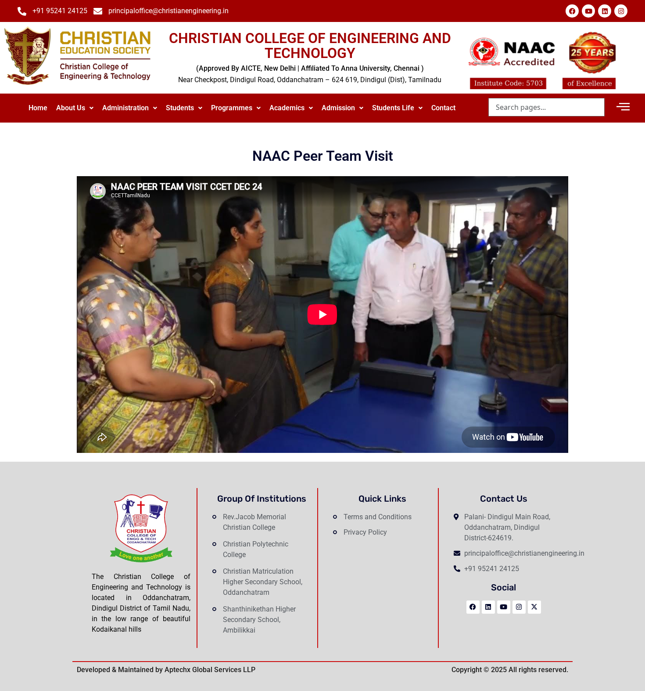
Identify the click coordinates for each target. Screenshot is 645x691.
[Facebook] (572, 11)
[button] (75, 108)
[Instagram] (620, 11)
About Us (70, 108)
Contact (443, 108)
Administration (125, 108)
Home (38, 108)
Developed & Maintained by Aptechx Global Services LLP (166, 670)
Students (180, 108)
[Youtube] (588, 11)
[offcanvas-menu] (623, 107)
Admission (338, 108)
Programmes (231, 108)
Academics (287, 108)
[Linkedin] (604, 11)
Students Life (393, 108)
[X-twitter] (534, 607)
